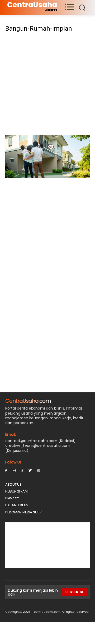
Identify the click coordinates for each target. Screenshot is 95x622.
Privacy (12, 498)
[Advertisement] (47, 85)
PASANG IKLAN (16, 505)
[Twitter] (30, 470)
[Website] (38, 470)
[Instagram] (14, 470)
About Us (13, 484)
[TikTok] (22, 470)
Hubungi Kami (16, 491)
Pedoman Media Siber (23, 512)
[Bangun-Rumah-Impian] (47, 176)
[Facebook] (6, 470)
